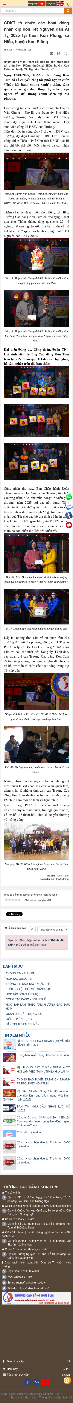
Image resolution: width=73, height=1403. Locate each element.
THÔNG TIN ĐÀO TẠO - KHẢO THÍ (28, 984)
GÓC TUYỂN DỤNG (19, 1019)
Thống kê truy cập (50, 1397)
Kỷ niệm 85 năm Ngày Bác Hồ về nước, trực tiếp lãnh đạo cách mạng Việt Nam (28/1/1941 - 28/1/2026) (36, 1095)
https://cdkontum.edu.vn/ (34, 1288)
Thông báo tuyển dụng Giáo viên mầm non (43, 1055)
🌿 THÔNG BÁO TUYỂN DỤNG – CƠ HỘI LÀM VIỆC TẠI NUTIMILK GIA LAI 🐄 (43, 1069)
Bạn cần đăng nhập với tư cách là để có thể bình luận (36, 942)
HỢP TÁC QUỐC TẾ (19, 978)
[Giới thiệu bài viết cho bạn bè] (52, 53)
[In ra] (59, 53)
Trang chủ (17, 1397)
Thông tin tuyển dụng (29, 1132)
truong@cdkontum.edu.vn (31, 1282)
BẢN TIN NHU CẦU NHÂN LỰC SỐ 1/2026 (43, 1108)
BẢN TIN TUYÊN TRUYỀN (22, 1024)
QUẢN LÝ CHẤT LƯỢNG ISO (24, 1014)
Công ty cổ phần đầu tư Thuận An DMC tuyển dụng (43, 1144)
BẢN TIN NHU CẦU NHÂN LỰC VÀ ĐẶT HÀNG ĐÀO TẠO (43, 1043)
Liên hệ (67, 1397)
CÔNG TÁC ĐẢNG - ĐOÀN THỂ (26, 999)
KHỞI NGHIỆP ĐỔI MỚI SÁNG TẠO (28, 989)
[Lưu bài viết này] (66, 53)
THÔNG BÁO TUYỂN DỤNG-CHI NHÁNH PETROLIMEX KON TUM (43, 1081)
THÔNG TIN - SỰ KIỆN (20, 973)
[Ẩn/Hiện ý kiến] (32, 929)
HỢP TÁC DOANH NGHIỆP (23, 994)
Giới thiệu (30, 1397)
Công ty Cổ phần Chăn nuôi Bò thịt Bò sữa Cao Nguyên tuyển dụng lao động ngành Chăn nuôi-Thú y (43, 1121)
